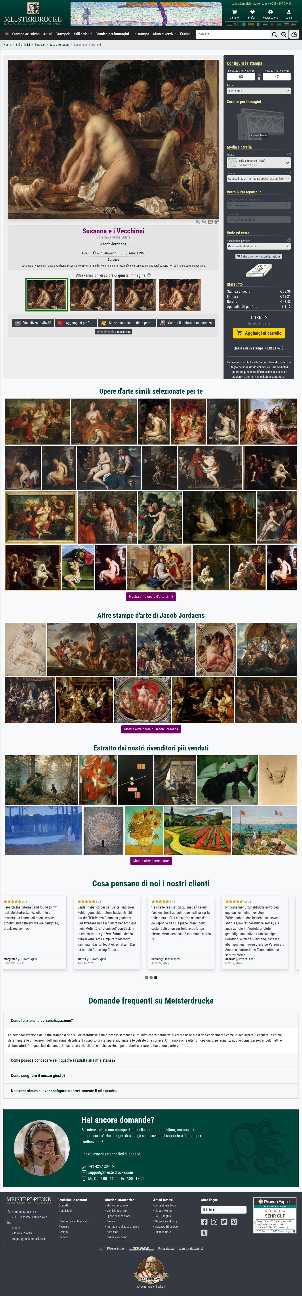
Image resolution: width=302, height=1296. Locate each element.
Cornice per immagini (112, 34)
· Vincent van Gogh (164, 1205)
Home (7, 45)
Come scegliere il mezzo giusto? (38, 1075)
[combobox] (259, 91)
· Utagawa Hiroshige (165, 1227)
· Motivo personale (116, 1205)
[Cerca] (274, 34)
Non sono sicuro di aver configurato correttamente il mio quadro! (64, 1090)
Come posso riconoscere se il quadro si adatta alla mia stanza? (63, 1060)
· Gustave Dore (162, 1232)
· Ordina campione (116, 1237)
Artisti (47, 34)
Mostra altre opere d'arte (151, 861)
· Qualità (110, 1221)
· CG (59, 1216)
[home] (6, 34)
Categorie (63, 34)
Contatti (186, 34)
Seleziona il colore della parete (129, 323)
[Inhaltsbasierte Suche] (284, 34)
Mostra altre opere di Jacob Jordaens (151, 729)
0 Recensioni (122, 332)
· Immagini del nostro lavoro (122, 1227)
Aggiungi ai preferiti (78, 323)
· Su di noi (63, 1237)
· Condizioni (64, 1211)
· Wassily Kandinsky (165, 1221)
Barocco (40, 45)
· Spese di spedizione (118, 1216)
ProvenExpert (31, 959)
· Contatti (63, 1205)
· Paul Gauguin (162, 1216)
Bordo (230, 85)
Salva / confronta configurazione (260, 256)
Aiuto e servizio (164, 34)
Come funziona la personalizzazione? (42, 1020)
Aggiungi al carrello (261, 333)
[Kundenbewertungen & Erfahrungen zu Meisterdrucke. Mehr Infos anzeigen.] (274, 1215)
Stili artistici (83, 34)
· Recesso (63, 1227)
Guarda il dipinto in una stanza (188, 323)
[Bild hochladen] (294, 34)
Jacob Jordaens (59, 45)
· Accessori (111, 1232)
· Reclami (63, 1232)
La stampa (140, 34)
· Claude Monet (162, 1211)
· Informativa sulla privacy (73, 1221)
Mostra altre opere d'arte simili (151, 596)
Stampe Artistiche (26, 34)
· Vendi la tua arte (116, 1211)
